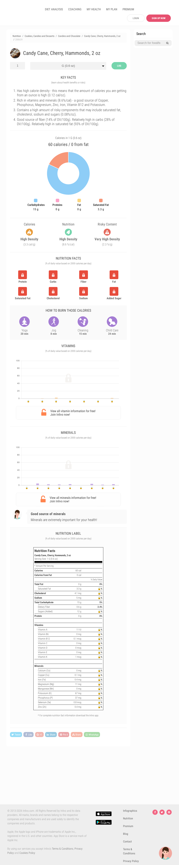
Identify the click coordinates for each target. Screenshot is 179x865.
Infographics (130, 810)
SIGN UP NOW (158, 18)
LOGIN (136, 18)
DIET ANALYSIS (54, 9)
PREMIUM (128, 9)
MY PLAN (111, 9)
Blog (125, 833)
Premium (128, 826)
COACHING (74, 9)
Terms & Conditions (62, 848)
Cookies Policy (27, 853)
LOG (119, 65)
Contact (127, 841)
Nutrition (128, 818)
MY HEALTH (94, 9)
